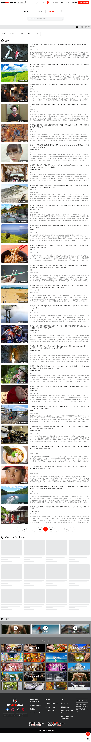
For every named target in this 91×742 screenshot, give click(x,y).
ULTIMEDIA (48, 730)
